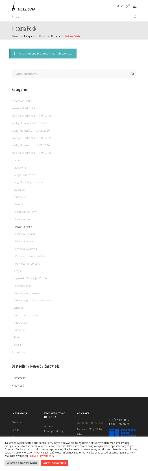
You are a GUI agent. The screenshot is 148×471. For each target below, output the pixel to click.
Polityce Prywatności (41, 455)
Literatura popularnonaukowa (32, 300)
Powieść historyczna (27, 263)
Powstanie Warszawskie (30, 256)
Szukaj (132, 73)
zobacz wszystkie (22, 101)
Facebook (118, 6)
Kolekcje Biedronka (23, 108)
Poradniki (19, 330)
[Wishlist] (126, 6)
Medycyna (20, 167)
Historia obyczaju (25, 219)
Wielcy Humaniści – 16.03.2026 (31, 145)
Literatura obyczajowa (27, 293)
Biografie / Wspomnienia (28, 182)
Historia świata (24, 241)
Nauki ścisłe (21, 322)
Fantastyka (20, 197)
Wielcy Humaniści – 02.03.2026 (31, 130)
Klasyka (18, 271)
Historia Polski (23, 226)
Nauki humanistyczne (27, 315)
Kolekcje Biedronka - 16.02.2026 (32, 115)
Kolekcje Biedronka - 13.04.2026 (32, 152)
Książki (16, 160)
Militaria (18, 307)
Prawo (17, 337)
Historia (18, 204)
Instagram (122, 6)
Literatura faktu (23, 285)
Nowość (19, 385)
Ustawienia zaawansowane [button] (22, 462)
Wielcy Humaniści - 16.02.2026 (30, 123)
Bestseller (20, 378)
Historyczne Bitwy (26, 211)
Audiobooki (18, 352)
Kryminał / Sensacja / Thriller (31, 278)
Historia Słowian (25, 234)
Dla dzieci (19, 189)
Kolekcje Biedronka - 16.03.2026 (32, 138)
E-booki (16, 344)
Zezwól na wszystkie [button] (54, 462)
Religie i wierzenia (24, 175)
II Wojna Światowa (26, 248)
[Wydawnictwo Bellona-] (23, 6)
